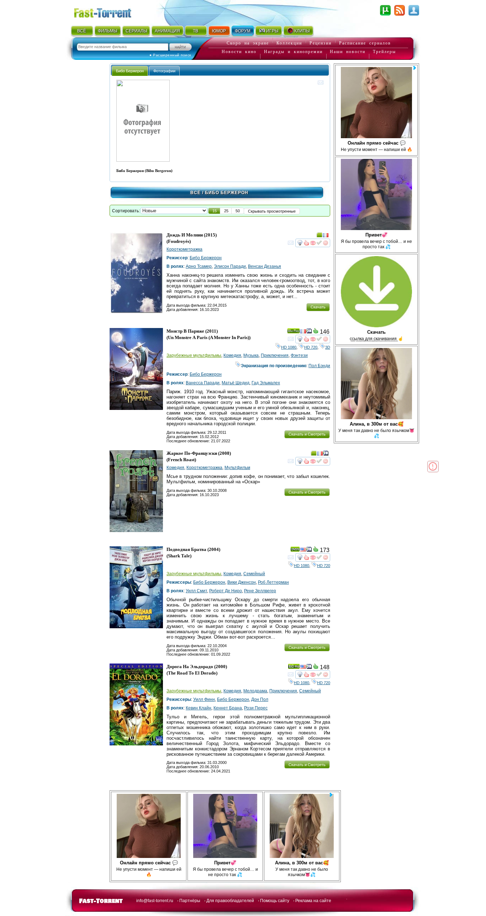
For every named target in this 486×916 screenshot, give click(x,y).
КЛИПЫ (302, 30)
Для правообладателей (230, 900)
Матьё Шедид (235, 382)
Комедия (232, 355)
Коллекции (289, 43)
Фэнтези (299, 355)
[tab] (130, 71)
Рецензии (321, 43)
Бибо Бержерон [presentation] (130, 71)
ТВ (195, 30)
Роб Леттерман (273, 582)
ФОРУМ (242, 30)
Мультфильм (237, 467)
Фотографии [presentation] (164, 71)
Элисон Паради (230, 266)
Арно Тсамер (199, 266)
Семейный (254, 573)
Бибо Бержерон (206, 257)
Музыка (251, 355)
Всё (195, 192)
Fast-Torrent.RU (109, 11)
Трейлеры (384, 51)
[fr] (325, 236)
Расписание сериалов (365, 43)
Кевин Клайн (198, 708)
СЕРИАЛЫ (136, 30)
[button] (214, 211)
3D (327, 347)
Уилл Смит (196, 590)
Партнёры (189, 900)
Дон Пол (259, 699)
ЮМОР (219, 30)
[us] (303, 550)
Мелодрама (255, 690)
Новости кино (239, 51)
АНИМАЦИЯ (167, 30)
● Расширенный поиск (170, 55)
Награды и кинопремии (293, 51)
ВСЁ (81, 30)
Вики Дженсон (241, 582)
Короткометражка (184, 249)
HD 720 (310, 347)
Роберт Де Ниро (225, 590)
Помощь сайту (274, 900)
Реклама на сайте (313, 900)
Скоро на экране (248, 43)
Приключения (275, 355)
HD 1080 (288, 347)
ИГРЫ (272, 30)
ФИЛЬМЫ (107, 30)
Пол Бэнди (319, 365)
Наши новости (347, 51)
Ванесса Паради (203, 382)
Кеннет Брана (227, 708)
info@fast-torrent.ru (154, 900)
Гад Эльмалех (266, 382)
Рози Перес (256, 708)
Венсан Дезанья (264, 266)
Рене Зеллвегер (260, 590)
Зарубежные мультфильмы (194, 355)
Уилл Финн (204, 699)
